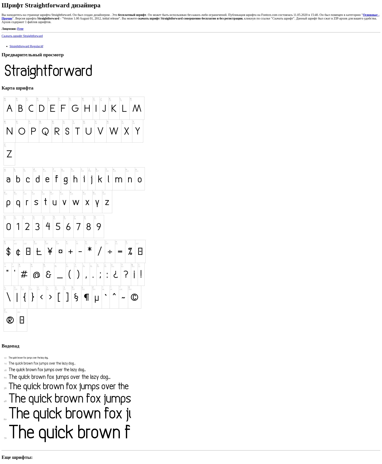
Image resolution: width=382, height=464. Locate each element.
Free (20, 28)
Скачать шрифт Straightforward (22, 36)
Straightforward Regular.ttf (26, 46)
